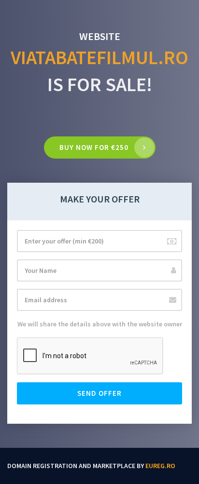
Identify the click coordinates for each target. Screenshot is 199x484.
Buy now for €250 (93, 147)
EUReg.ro (160, 465)
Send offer (99, 393)
